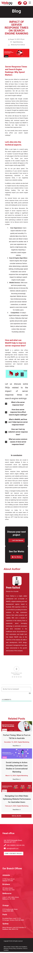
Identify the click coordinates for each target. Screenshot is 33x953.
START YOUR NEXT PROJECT (13, 853)
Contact (13, 946)
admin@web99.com (12, 848)
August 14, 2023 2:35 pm (17, 39)
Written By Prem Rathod (18, 44)
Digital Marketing (18, 42)
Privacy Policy (12, 948)
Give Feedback (23, 946)
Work (8, 946)
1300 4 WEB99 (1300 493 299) (15, 845)
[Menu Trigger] (29, 2)
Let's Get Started (17, 540)
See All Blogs (16, 816)
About (5, 946)
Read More (16, 745)
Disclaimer (19, 948)
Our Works (17, 557)
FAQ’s (17, 946)
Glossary (6, 948)
